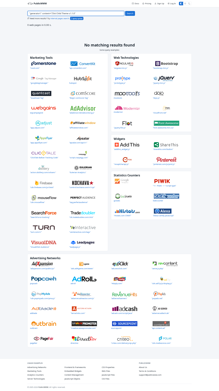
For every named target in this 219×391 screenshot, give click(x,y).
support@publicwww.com (150, 375)
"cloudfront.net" (160, 112)
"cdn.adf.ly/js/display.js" (162, 283)
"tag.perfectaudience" (78, 202)
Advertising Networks (36, 367)
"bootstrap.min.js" (161, 68)
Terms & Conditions (147, 371)
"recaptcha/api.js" (121, 164)
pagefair (33, 343)
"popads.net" (157, 298)
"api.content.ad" (158, 328)
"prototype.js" (120, 83)
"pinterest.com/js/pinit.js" (164, 164)
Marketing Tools (34, 371)
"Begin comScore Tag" (78, 98)
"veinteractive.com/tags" (80, 232)
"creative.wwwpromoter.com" (83, 328)
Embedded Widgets (73, 371)
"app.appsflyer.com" (38, 142)
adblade (33, 313)
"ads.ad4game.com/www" (82, 268)
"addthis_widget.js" (122, 149)
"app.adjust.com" (37, 127)
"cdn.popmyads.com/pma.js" (42, 298)
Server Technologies (36, 378)
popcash (33, 283)
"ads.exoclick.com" (119, 268)
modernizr (118, 112)
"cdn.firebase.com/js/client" (42, 187)
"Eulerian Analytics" (77, 172)
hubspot (72, 83)
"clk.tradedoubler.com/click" (81, 217)
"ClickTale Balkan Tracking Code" (44, 157)
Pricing (148, 3)
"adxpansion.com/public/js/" (42, 268)
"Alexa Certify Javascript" (163, 215)
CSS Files (105, 378)
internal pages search (59, 18)
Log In (173, 3)
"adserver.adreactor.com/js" (82, 298)
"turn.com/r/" (36, 232)
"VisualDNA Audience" (39, 247)
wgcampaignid (36, 112)
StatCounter (158, 200)
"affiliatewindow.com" (78, 127)
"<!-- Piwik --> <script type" (164, 185)
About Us (143, 367)
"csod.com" (35, 68)
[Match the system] (181, 3)
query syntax (77, 18)
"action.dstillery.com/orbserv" (43, 172)
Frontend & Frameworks (75, 367)
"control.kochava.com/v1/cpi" (82, 187)
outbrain (34, 328)
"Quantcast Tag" (37, 98)
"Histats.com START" (122, 215)
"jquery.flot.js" (120, 127)
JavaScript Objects (72, 378)
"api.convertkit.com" (78, 68)
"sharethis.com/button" (163, 149)
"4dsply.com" (117, 283)
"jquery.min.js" (159, 83)
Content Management (74, 375)
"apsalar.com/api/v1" (78, 142)
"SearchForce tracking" (40, 217)
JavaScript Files (108, 375)
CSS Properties (108, 367)
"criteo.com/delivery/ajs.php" (123, 343)
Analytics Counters (35, 375)
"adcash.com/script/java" (122, 313)
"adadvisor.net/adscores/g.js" (82, 112)
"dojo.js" (156, 98)
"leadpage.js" (75, 247)
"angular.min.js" (120, 68)
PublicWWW (40, 3)
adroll (73, 283)
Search (130, 13)
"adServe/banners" (119, 298)
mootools (118, 98)
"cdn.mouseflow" (37, 202)
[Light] (185, 3)
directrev (74, 343)
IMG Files (106, 371)
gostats (117, 200)
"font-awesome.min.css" (163, 127)
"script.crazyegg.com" (78, 157)
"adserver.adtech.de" (160, 313)
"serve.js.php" (158, 268)
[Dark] (189, 3)
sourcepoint (116, 328)
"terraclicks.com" (78, 313)
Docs (137, 3)
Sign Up (160, 3)
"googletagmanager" (39, 83)
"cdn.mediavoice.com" (161, 343)
